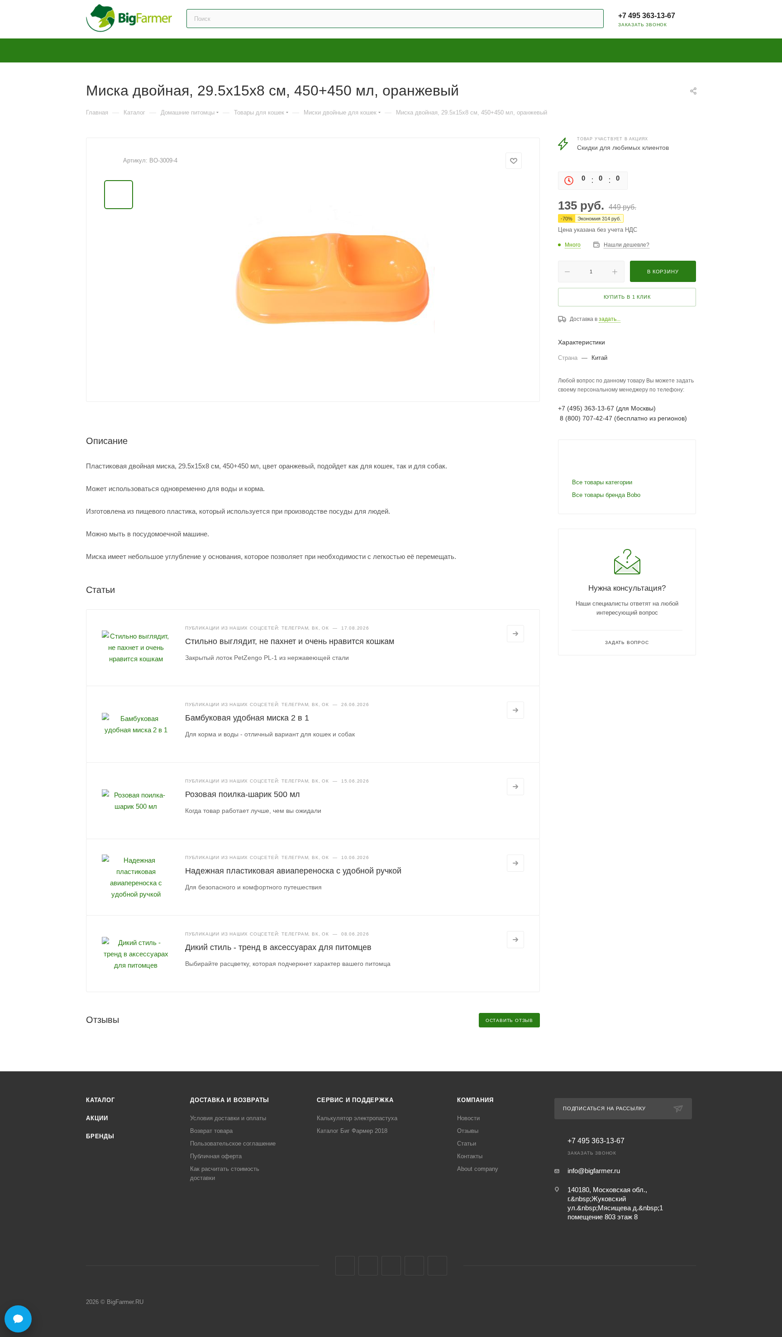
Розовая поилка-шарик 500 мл (242, 794)
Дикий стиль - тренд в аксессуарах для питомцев (278, 947)
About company (477, 1168)
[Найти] (593, 18)
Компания (475, 1100)
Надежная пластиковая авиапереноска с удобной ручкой (293, 870)
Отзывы (467, 1130)
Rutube (414, 1265)
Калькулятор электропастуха (357, 1118)
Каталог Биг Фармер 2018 (352, 1130)
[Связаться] (18, 1318)
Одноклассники (391, 1265)
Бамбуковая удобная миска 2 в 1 (247, 717)
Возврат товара (211, 1130)
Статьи (466, 1143)
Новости (468, 1118)
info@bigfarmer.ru (593, 1171)
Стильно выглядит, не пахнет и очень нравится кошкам (289, 641)
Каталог (100, 1100)
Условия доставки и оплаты (228, 1118)
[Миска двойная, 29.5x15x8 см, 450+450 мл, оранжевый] (333, 282)
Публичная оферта (216, 1156)
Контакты (469, 1156)
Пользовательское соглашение (233, 1143)
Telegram (368, 1265)
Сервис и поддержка (355, 1100)
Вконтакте (345, 1265)
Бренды (100, 1136)
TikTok (437, 1265)
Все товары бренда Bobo (606, 495)
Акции (97, 1118)
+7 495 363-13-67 (646, 15)
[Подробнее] (515, 633)
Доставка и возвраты (229, 1100)
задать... (609, 319)
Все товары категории (602, 482)
